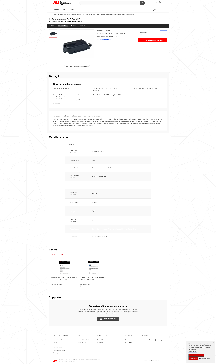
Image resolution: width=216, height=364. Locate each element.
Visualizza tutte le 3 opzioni (154, 40)
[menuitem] (52, 26)
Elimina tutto (163, 30)
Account (158, 10)
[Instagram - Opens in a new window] (161, 340)
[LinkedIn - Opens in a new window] (143, 340)
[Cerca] (142, 3)
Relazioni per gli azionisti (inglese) (61, 345)
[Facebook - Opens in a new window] (155, 340)
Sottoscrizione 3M (82, 342)
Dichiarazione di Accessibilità (84, 359)
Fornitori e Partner (57, 347)
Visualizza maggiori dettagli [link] (104, 39)
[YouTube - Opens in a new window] (149, 340)
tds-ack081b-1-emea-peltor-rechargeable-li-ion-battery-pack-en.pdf (64, 278)
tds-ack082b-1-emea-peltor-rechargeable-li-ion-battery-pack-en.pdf (93, 278)
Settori (64, 9)
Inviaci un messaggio (109, 318)
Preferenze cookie (96, 359)
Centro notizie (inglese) (83, 339)
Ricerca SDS (100, 339)
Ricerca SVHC (100, 342)
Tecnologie (55, 353)
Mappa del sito (128, 342)
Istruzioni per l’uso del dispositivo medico (106, 345)
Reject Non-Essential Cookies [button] (196, 355)
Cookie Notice (192, 351)
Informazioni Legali (63, 359)
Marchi (72, 9)
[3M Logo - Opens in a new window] (62, 3)
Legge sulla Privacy (73, 359)
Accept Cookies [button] (193, 358)
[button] (204, 358)
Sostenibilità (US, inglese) (59, 350)
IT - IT (157, 2)
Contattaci (127, 339)
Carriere (55, 342)
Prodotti (56, 9)
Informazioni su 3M (57, 339)
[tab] (57, 255)
